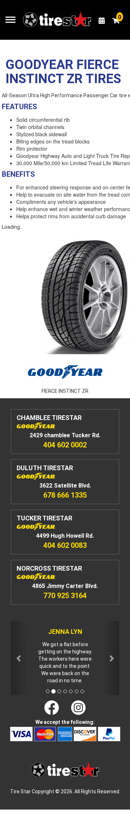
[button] (19, 658)
